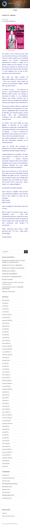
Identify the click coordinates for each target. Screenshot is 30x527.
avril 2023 (4, 369)
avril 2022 (4, 403)
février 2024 (5, 340)
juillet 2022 (5, 395)
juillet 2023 (5, 360)
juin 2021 (4, 432)
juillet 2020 (5, 463)
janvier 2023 (5, 377)
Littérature (5, 481)
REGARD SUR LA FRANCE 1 (8, 271)
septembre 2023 (6, 354)
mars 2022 (4, 406)
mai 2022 (4, 400)
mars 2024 (4, 337)
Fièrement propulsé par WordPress (10, 523)
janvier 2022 (5, 412)
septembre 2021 (6, 423)
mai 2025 (4, 306)
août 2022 (4, 392)
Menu (15, 10)
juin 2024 (4, 329)
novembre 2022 (6, 383)
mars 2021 (4, 440)
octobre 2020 (5, 455)
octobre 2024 (5, 317)
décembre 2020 (6, 449)
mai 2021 (4, 435)
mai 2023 (4, 366)
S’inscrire (4, 513)
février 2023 (5, 374)
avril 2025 (4, 309)
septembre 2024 (6, 320)
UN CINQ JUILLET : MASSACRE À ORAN (11, 276)
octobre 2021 (5, 420)
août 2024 (4, 323)
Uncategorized (5, 498)
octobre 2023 (5, 352)
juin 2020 (4, 466)
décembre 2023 (6, 346)
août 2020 (4, 460)
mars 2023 (4, 372)
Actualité (4, 475)
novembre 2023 (6, 349)
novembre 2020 (6, 452)
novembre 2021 (6, 417)
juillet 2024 (5, 326)
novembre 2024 (6, 314)
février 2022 (5, 409)
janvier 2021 (5, 446)
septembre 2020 (6, 457)
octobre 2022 (5, 386)
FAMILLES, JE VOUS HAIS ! (8, 291)
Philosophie (5, 492)
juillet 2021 (5, 429)
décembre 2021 (6, 415)
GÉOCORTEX (14, 3)
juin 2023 (4, 363)
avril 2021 (4, 437)
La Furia (7, 233)
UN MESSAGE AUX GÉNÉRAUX (9, 273)
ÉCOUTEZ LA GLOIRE (7, 279)
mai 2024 (4, 331)
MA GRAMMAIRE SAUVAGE (9, 483)
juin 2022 (4, 397)
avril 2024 (4, 334)
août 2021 (4, 426)
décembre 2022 (6, 380)
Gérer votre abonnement (8, 516)
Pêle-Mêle (4, 489)
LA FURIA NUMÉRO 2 (9, 21)
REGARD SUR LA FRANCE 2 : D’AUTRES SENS (13, 268)
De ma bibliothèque (7, 478)
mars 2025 (4, 311)
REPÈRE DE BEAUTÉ (7, 495)
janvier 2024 (5, 343)
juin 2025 (4, 303)
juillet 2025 (5, 300)
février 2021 (5, 443)
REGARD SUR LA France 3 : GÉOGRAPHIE (12, 265)
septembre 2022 (6, 389)
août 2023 (4, 357)
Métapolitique (5, 486)
